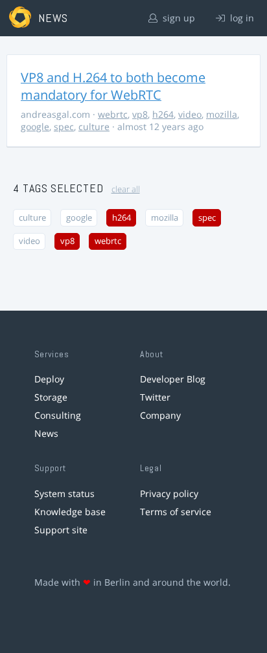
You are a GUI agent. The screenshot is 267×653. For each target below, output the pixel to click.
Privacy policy (169, 493)
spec (64, 126)
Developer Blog (172, 379)
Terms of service (175, 511)
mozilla (221, 114)
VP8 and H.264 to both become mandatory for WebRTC (113, 86)
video (190, 114)
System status (64, 493)
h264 (163, 114)
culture (94, 126)
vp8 (140, 114)
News (46, 433)
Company (160, 415)
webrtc (113, 114)
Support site (60, 530)
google (35, 126)
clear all (125, 189)
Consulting (57, 415)
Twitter (155, 397)
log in (240, 18)
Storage (50, 397)
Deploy (49, 379)
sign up (177, 18)
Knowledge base (70, 511)
